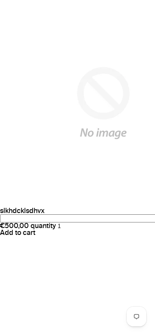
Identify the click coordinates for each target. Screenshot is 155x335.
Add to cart (17, 232)
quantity (43, 226)
